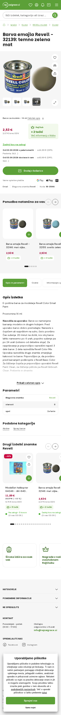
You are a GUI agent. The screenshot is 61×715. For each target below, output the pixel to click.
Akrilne (6, 428)
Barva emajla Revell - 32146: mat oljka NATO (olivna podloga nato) (18, 245)
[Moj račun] (37, 5)
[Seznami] (30, 5)
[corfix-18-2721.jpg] (51, 468)
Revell (33, 186)
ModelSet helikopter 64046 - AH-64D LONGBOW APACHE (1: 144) (17, 489)
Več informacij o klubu (43, 135)
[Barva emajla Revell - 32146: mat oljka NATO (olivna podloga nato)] (17, 223)
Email (5, 186)
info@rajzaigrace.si (45, 630)
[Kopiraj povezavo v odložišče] (55, 73)
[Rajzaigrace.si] (4, 25)
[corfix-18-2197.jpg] (17, 468)
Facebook (13, 645)
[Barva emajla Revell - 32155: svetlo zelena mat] (51, 223)
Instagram (32, 645)
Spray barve (19, 428)
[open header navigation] (57, 5)
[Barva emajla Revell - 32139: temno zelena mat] (7, 102)
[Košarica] (49, 5)
